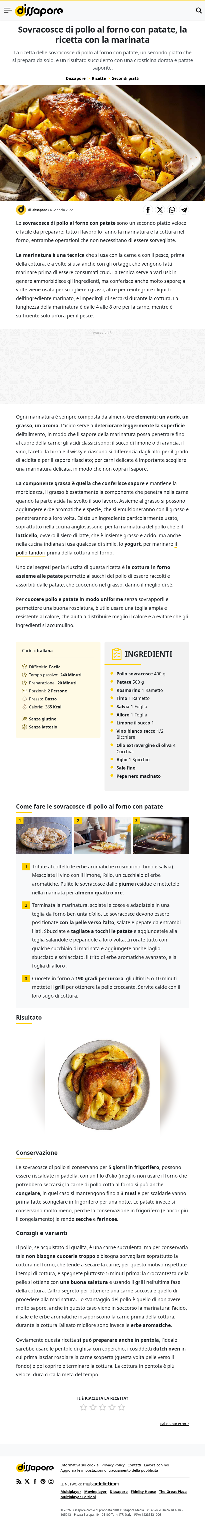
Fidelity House (143, 1491)
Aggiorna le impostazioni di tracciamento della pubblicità (109, 1470)
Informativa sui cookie (79, 1465)
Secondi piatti (126, 78)
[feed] (19, 1481)
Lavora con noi (156, 1465)
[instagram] (51, 1481)
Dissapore (76, 78)
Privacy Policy (113, 1465)
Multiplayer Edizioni (78, 1496)
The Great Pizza (173, 1491)
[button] (148, 210)
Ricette (99, 78)
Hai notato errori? (174, 1423)
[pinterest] (43, 1481)
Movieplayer (95, 1491)
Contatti (134, 1465)
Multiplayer (70, 1491)
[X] (27, 1481)
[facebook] (35, 1481)
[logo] (39, 10)
